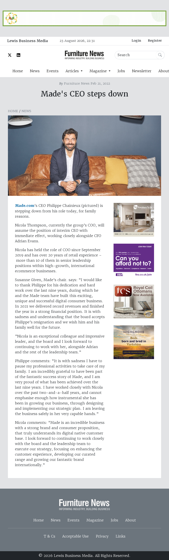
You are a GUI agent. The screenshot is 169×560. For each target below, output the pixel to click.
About (130, 520)
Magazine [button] (99, 71)
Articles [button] (73, 71)
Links (120, 536)
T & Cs (49, 536)
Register (155, 41)
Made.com (24, 205)
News (35, 71)
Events (53, 71)
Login (136, 41)
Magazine (95, 520)
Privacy (102, 536)
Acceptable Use (75, 536)
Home (17, 71)
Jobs (121, 71)
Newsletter (141, 71)
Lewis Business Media (27, 41)
